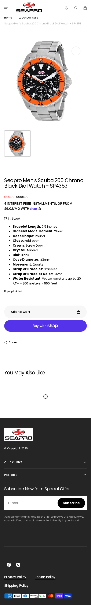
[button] (6, 8)
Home (8, 17)
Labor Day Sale (28, 17)
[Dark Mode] (66, 8)
